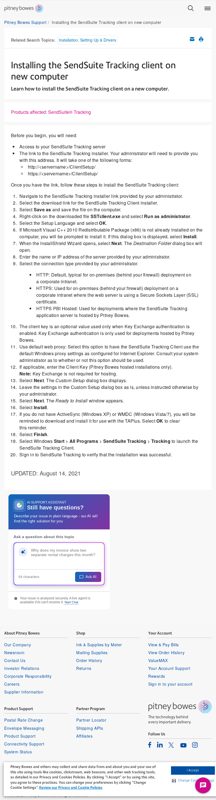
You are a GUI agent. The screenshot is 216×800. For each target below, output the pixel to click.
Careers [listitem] (12, 683)
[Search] (190, 8)
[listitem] (149, 745)
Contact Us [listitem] (15, 660)
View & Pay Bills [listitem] (163, 644)
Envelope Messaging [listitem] (24, 728)
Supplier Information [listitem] (23, 691)
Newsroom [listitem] (14, 652)
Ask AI (91, 577)
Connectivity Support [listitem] (24, 743)
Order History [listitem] (89, 660)
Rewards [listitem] (156, 676)
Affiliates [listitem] (84, 735)
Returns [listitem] (83, 668)
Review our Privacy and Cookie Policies (70, 787)
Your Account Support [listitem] (169, 668)
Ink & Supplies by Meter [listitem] (99, 644)
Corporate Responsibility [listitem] (27, 676)
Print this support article (201, 39)
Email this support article (192, 39)
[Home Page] (23, 8)
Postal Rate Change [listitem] (23, 719)
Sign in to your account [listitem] (170, 683)
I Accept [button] (193, 770)
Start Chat (71, 602)
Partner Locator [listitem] (91, 719)
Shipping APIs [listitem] (89, 728)
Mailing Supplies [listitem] (92, 652)
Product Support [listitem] (19, 735)
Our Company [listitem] (17, 644)
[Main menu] (207, 8)
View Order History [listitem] (166, 652)
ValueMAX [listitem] (158, 660)
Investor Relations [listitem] (21, 668)
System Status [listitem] (18, 751)
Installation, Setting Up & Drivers (87, 40)
